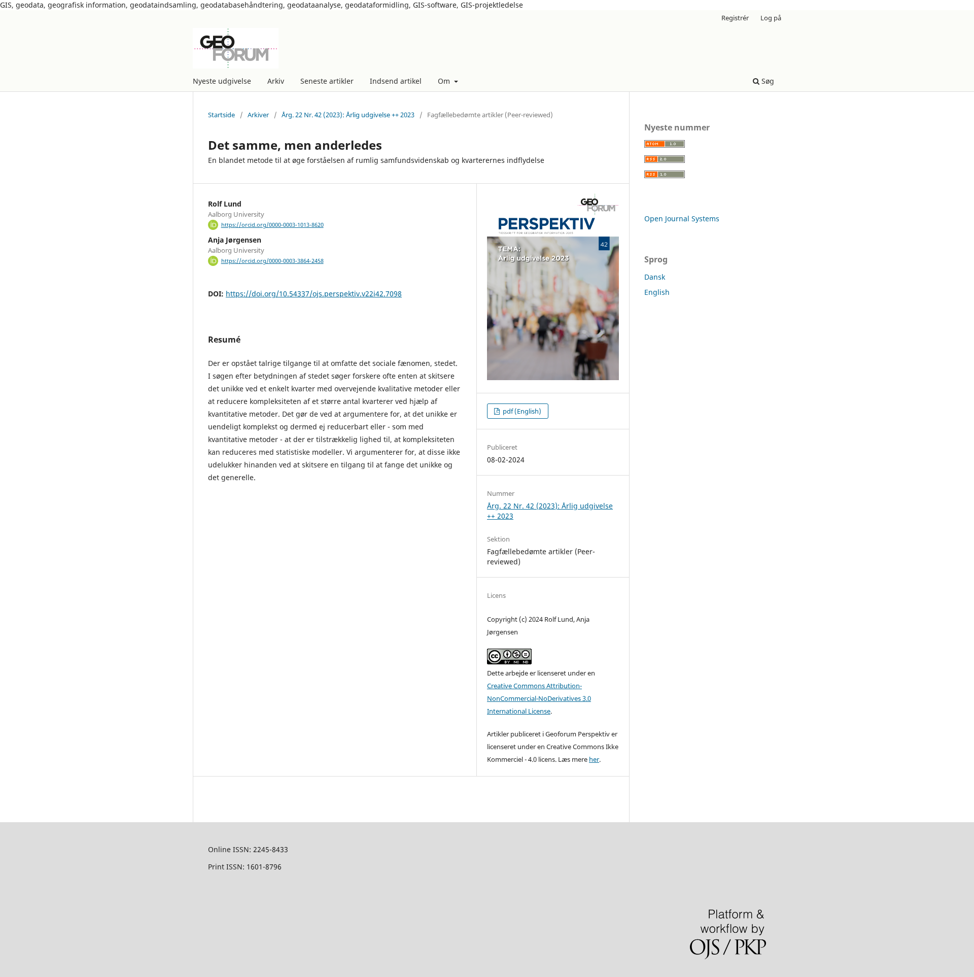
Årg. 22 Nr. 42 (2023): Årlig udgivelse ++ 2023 (348, 114)
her (594, 759)
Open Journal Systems (681, 218)
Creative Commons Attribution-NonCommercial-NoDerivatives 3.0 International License (539, 698)
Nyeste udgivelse (222, 81)
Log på (770, 17)
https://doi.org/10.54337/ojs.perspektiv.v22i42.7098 (314, 293)
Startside (221, 114)
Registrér (735, 17)
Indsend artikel (396, 81)
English (657, 292)
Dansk (654, 277)
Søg (766, 81)
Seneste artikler (327, 81)
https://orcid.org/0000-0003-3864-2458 (272, 260)
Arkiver (258, 114)
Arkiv (275, 81)
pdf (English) (521, 411)
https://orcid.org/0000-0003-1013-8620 (272, 224)
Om (445, 81)
